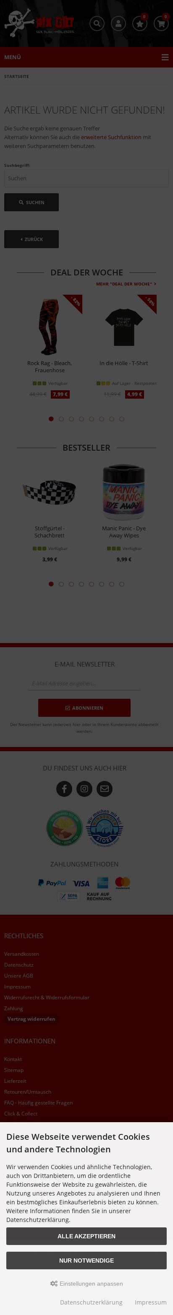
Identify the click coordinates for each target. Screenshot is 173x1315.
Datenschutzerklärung (91, 1302)
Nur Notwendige (86, 1260)
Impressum (151, 1302)
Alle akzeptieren (86, 1236)
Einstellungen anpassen (90, 1283)
